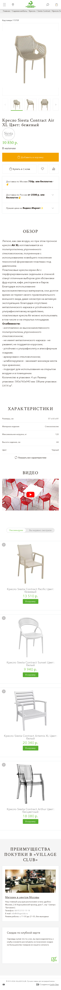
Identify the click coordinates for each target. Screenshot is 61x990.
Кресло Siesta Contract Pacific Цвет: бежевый (30, 590)
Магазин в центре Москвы (22, 897)
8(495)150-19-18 (22, 910)
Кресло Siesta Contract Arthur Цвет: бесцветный (30, 810)
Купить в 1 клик (21, 169)
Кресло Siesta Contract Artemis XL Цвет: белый (30, 737)
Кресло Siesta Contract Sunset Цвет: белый (30, 664)
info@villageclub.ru (20, 913)
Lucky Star (54, 984)
